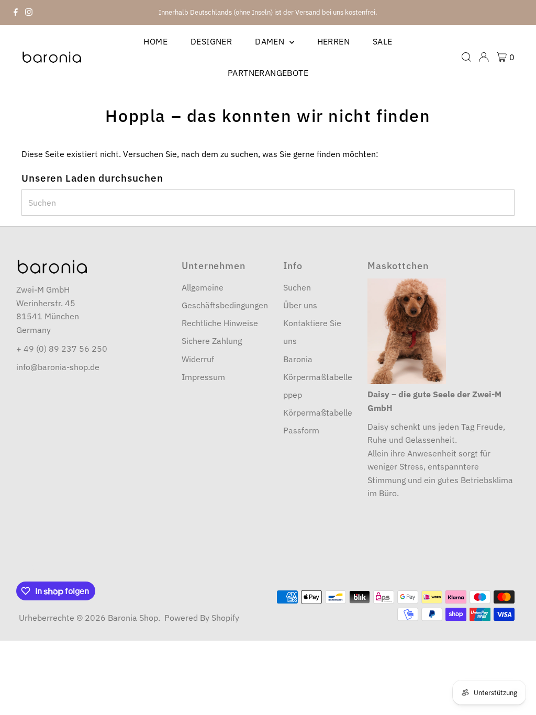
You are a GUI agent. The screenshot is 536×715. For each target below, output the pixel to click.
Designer (211, 41)
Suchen (297, 287)
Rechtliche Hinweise (220, 323)
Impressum (203, 377)
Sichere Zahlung (212, 341)
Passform (301, 430)
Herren (333, 41)
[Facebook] (15, 12)
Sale (383, 41)
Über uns (300, 305)
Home (155, 41)
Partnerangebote (268, 73)
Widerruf (198, 359)
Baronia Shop (133, 617)
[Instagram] (29, 12)
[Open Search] (466, 57)
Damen (270, 41)
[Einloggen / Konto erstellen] (483, 57)
